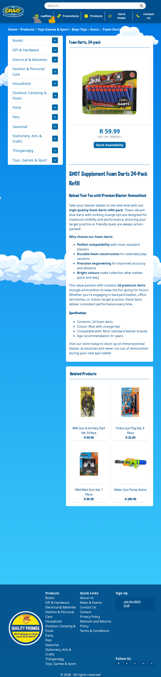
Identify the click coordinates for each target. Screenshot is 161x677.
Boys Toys (79, 29)
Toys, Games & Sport (30, 160)
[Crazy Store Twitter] (127, 663)
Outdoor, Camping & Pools (30, 95)
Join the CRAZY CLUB (132, 604)
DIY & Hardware (26, 50)
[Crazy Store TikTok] (152, 663)
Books (18, 40)
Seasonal (20, 126)
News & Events (91, 602)
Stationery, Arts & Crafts (27, 138)
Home (12, 29)
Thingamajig (23, 150)
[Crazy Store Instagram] (135, 663)
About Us (87, 598)
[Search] (142, 6)
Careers (85, 612)
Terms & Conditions (94, 631)
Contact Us (88, 607)
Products (27, 29)
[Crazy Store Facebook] (119, 663)
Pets (16, 117)
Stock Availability (109, 145)
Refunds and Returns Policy (95, 623)
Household (22, 83)
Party (17, 107)
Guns (94, 29)
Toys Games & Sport (53, 29)
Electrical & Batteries (30, 59)
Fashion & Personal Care (29, 71)
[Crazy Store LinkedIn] (143, 663)
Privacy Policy (90, 616)
